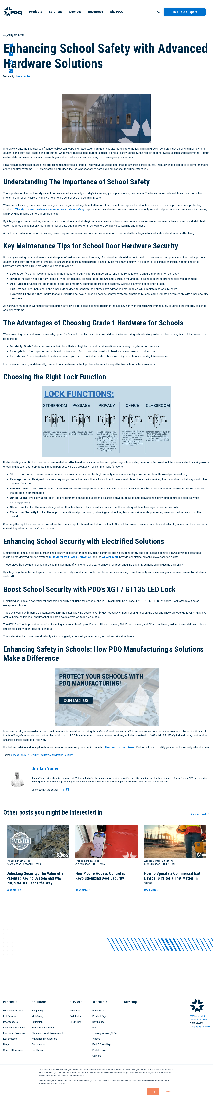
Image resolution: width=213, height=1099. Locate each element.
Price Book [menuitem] (98, 1010)
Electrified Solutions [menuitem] (14, 1027)
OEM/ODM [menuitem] (75, 1021)
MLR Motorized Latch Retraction (70, 557)
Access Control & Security (25, 755)
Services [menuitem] (75, 11)
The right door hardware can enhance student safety (49, 209)
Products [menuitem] (35, 11)
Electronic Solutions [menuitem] (14, 1033)
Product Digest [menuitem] (100, 1016)
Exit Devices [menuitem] (9, 1016)
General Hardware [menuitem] (13, 1050)
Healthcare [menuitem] (38, 1050)
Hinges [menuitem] (7, 1044)
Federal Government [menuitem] (43, 1027)
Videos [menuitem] (96, 1038)
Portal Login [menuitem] (99, 1050)
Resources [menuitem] (95, 11)
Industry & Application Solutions (56, 755)
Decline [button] (167, 1091)
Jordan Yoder (22, 76)
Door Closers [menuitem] (10, 1021)
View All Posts (199, 814)
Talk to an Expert (184, 12)
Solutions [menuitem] (55, 11)
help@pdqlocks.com (201, 1026)
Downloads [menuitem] (98, 1021)
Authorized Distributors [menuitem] (44, 1038)
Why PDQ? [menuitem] (117, 11)
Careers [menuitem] (96, 1055)
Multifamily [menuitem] (38, 1016)
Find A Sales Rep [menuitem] (101, 1044)
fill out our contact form (119, 747)
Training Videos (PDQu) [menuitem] (104, 1033)
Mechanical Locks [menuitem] (13, 1010)
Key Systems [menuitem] (10, 1038)
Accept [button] (153, 1091)
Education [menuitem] (37, 1021)
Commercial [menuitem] (38, 1044)
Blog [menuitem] (94, 1027)
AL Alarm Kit (110, 557)
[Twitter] (11, 45)
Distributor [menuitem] (75, 1016)
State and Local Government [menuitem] (47, 1033)
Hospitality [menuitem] (37, 1010)
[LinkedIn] (11, 53)
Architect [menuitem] (75, 1010)
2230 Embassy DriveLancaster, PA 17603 (198, 1018)
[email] (11, 71)
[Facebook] (11, 62)
